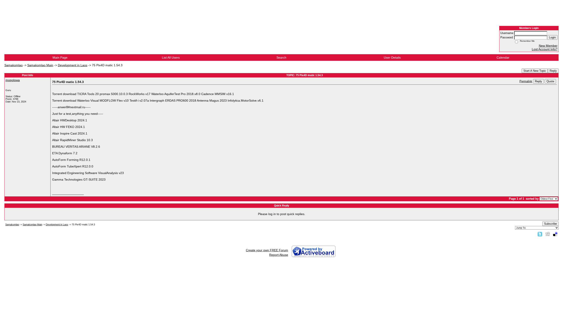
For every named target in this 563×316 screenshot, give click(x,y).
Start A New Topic (534, 70)
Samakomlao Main (40, 65)
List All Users (171, 57)
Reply (553, 70)
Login (552, 37)
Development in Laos (72, 65)
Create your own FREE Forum (267, 250)
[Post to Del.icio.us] (555, 234)
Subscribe (550, 223)
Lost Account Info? (545, 49)
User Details (392, 57)
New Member (548, 45)
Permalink (525, 81)
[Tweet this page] (539, 234)
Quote (550, 81)
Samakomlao (13, 65)
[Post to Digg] (547, 234)
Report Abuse (278, 255)
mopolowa (12, 80)
